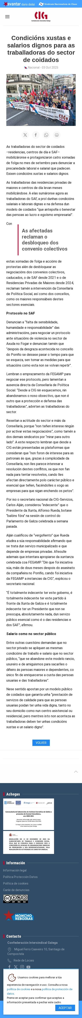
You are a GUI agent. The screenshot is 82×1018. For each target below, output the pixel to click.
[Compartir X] (25, 135)
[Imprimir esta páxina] (57, 135)
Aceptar (65, 1008)
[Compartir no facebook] (36, 135)
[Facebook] (9, 967)
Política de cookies (15, 883)
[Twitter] (16, 967)
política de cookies (18, 989)
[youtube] (28, 967)
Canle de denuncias (16, 890)
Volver (41, 742)
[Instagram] (22, 967)
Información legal (14, 870)
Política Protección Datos (20, 877)
